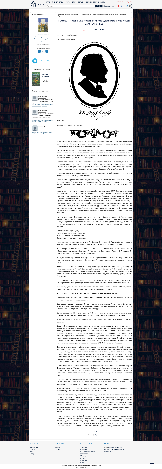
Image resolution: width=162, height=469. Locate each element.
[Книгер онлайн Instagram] (130, 5)
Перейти (97, 435)
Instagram (84, 460)
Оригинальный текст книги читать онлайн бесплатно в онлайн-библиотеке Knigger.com (91, 428)
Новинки (88, 2)
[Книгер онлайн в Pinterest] (124, 5)
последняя (102, 29)
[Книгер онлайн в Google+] (118, 5)
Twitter (83, 458)
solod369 (40, 126)
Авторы (74, 2)
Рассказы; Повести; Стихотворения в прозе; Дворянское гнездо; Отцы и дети (43, 38)
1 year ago (44, 106)
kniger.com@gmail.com (115, 447)
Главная (49, 2)
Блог (95, 2)
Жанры (67, 2)
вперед (95, 29)
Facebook (83, 447)
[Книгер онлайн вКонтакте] (121, 5)
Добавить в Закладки (124, 2)
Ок (77, 467)
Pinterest (83, 456)
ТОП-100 (81, 2)
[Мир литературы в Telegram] (43, 60)
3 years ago (46, 133)
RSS (82, 462)
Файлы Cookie (108, 451)
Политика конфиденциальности (114, 449)
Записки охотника (45, 75)
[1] (123, 169)
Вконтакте (84, 454)
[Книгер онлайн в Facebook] (115, 5)
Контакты (101, 2)
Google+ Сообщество (88, 451)
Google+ (84, 449)
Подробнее (82, 467)
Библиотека (58, 2)
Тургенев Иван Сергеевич (43, 44)
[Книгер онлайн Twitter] (127, 5)
